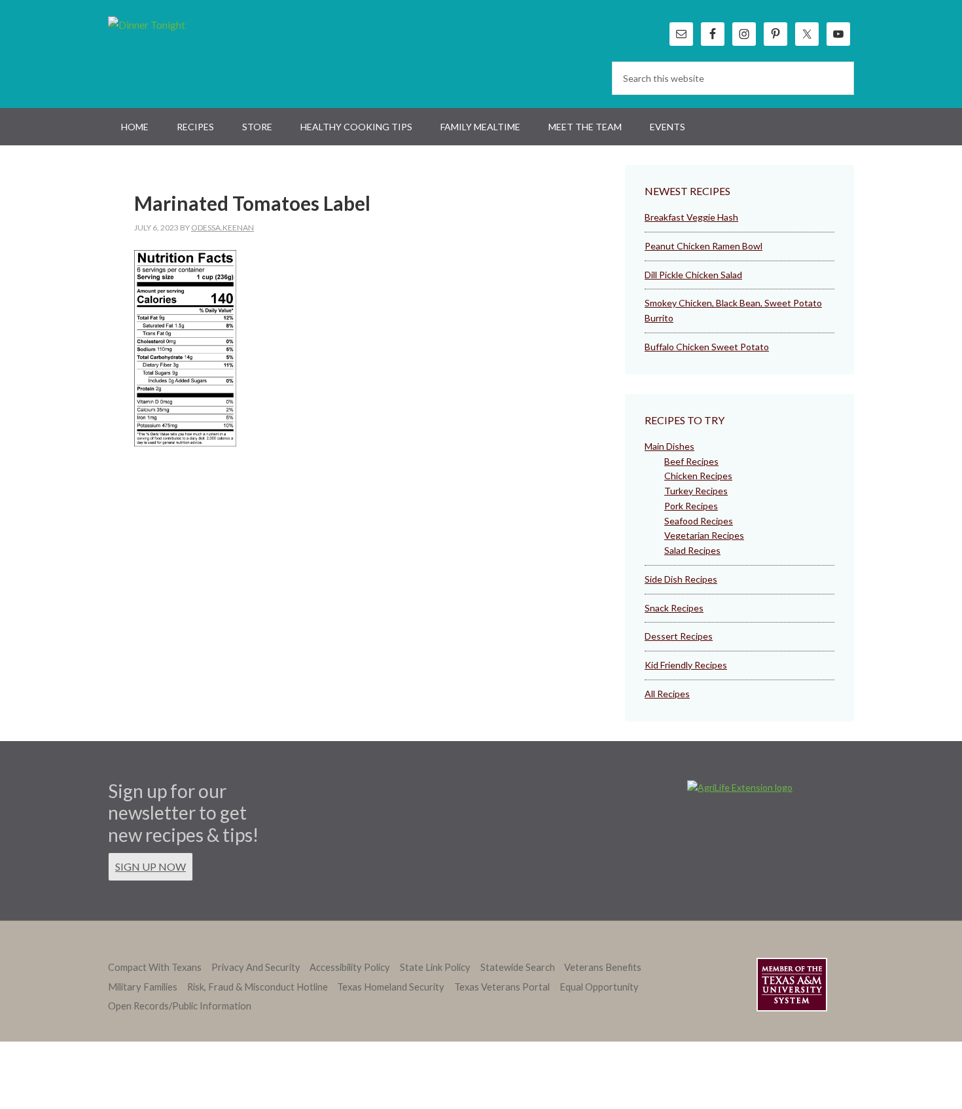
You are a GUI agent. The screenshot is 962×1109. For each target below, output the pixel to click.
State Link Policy (435, 967)
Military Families (142, 986)
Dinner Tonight (178, 52)
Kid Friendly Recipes (686, 664)
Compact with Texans (155, 967)
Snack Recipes (674, 607)
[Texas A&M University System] (792, 987)
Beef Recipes (691, 461)
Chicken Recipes (698, 475)
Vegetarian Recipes (704, 535)
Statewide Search (517, 967)
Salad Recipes (692, 550)
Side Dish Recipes (681, 579)
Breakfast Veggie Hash (691, 217)
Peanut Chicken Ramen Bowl (703, 245)
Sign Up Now (150, 866)
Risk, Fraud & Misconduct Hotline (257, 986)
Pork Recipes (691, 505)
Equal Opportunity (599, 986)
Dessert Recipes (679, 636)
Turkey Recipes (696, 490)
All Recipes (667, 693)
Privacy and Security (255, 967)
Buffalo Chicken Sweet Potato (707, 346)
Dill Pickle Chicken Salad (693, 274)
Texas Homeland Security (390, 986)
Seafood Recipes (698, 520)
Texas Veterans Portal (502, 986)
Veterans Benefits (602, 967)
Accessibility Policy (350, 967)
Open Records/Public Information (179, 1005)
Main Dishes (669, 446)
